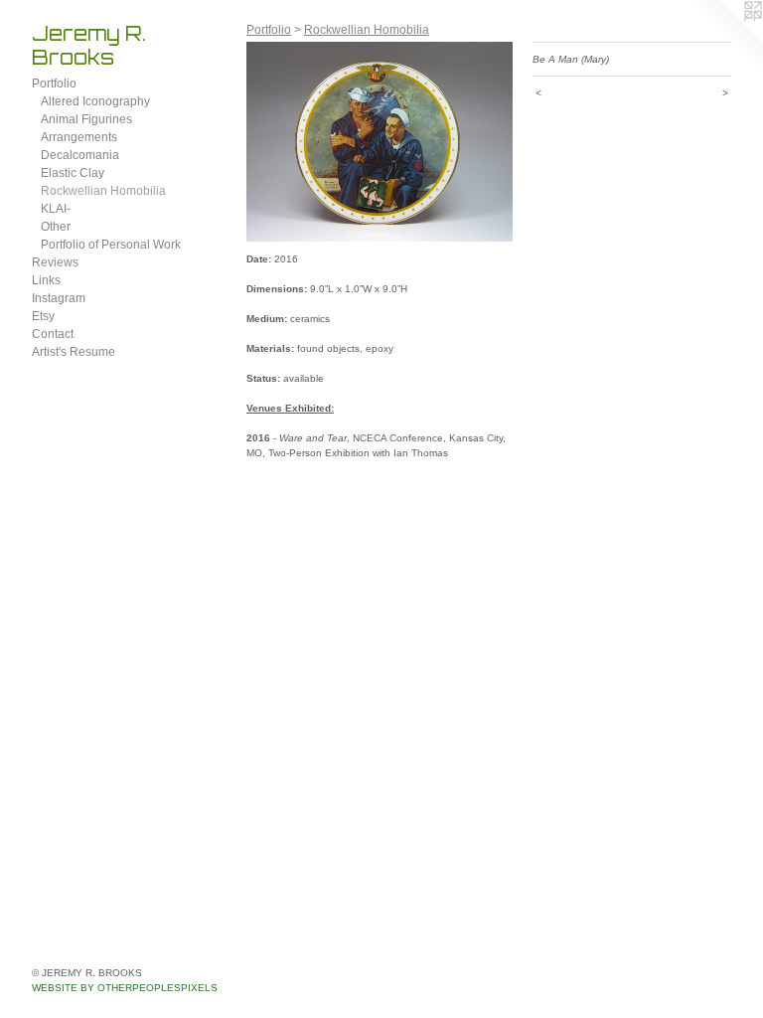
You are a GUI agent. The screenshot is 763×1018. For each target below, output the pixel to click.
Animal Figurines (86, 119)
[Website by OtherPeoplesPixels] (723, 40)
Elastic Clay (72, 173)
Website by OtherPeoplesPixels (125, 987)
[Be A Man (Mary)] (379, 142)
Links (46, 280)
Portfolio (54, 83)
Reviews (55, 262)
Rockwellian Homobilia (103, 191)
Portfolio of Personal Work (111, 245)
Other (56, 227)
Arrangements (79, 137)
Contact (53, 334)
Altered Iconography (95, 101)
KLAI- (56, 209)
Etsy (43, 316)
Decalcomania (80, 155)
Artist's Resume (73, 352)
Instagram (58, 298)
